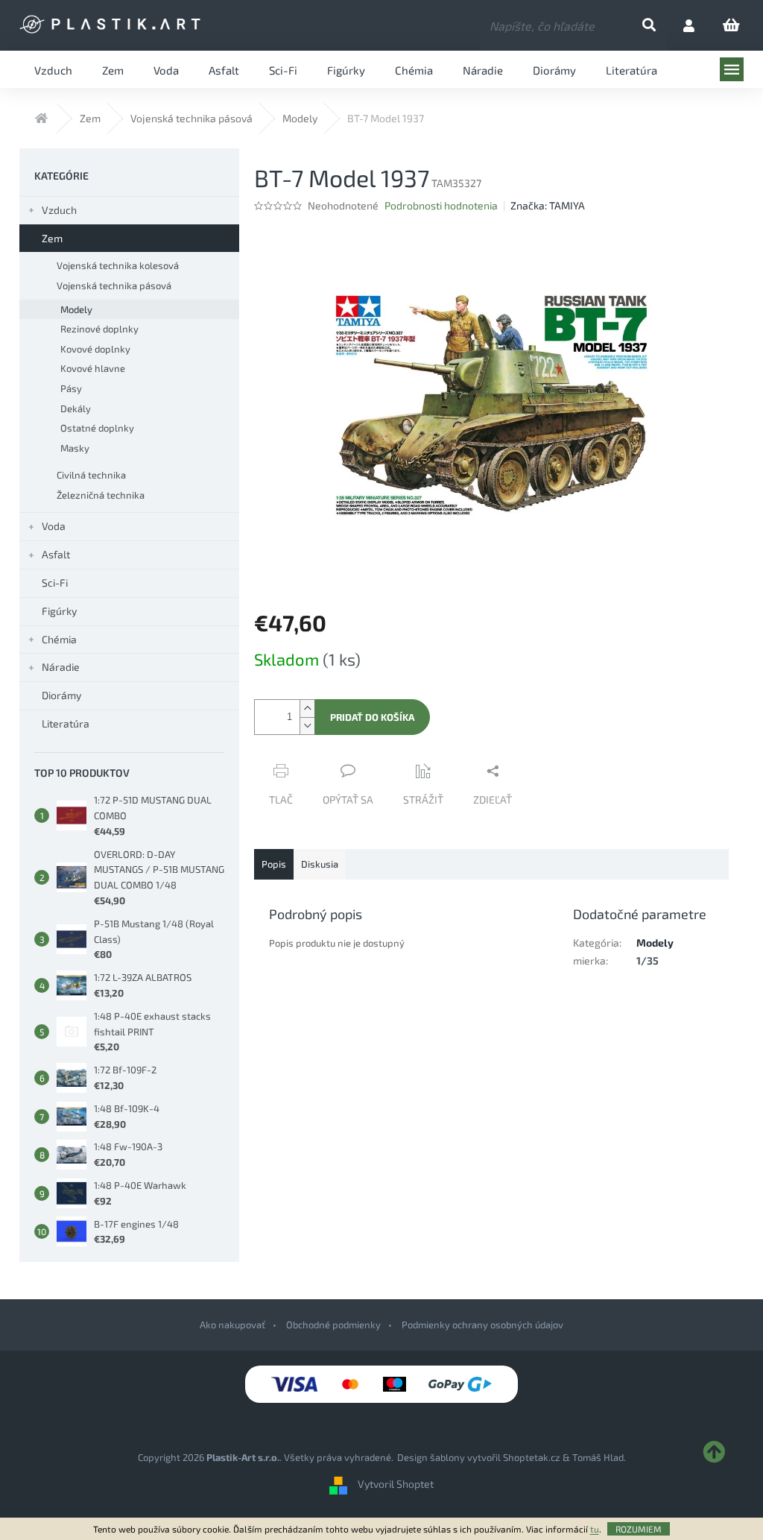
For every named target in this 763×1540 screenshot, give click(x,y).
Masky (74, 448)
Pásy (71, 388)
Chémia (59, 639)
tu (594, 1529)
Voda (54, 526)
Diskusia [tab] (319, 864)
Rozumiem (638, 1529)
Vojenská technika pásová (114, 285)
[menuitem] (53, 69)
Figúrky (59, 611)
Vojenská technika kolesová (118, 265)
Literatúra (65, 723)
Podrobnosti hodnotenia (441, 205)
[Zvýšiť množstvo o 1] (307, 708)
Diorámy (61, 695)
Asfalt (56, 554)
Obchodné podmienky (333, 1325)
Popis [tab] (274, 864)
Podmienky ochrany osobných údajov (482, 1325)
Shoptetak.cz (531, 1457)
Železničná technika (101, 495)
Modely (76, 309)
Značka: (547, 205)
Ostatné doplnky (97, 428)
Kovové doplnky (95, 349)
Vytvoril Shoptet (396, 1484)
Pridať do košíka (372, 717)
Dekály (75, 408)
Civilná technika (91, 475)
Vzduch (59, 209)
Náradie (61, 666)
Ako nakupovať (232, 1325)
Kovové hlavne (92, 368)
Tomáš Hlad (598, 1457)
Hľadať (661, 25)
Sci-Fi (55, 582)
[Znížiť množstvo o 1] (307, 725)
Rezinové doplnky (99, 329)
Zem (52, 238)
